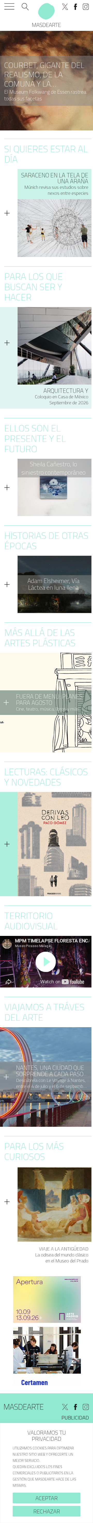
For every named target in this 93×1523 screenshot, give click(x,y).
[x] (65, 7)
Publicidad (75, 1418)
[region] (46, 1473)
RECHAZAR (46, 1511)
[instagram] (86, 7)
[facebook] (75, 7)
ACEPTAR (46, 1498)
